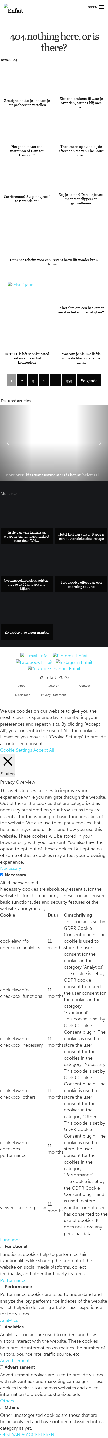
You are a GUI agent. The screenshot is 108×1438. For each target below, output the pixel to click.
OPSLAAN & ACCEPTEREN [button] (27, 1434)
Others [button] (7, 1401)
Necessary (15, 875)
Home (5, 59)
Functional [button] (11, 1240)
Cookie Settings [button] (16, 750)
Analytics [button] (9, 1320)
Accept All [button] (43, 750)
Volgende (89, 380)
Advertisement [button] (15, 1360)
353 (69, 380)
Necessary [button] (10, 868)
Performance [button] (13, 1280)
